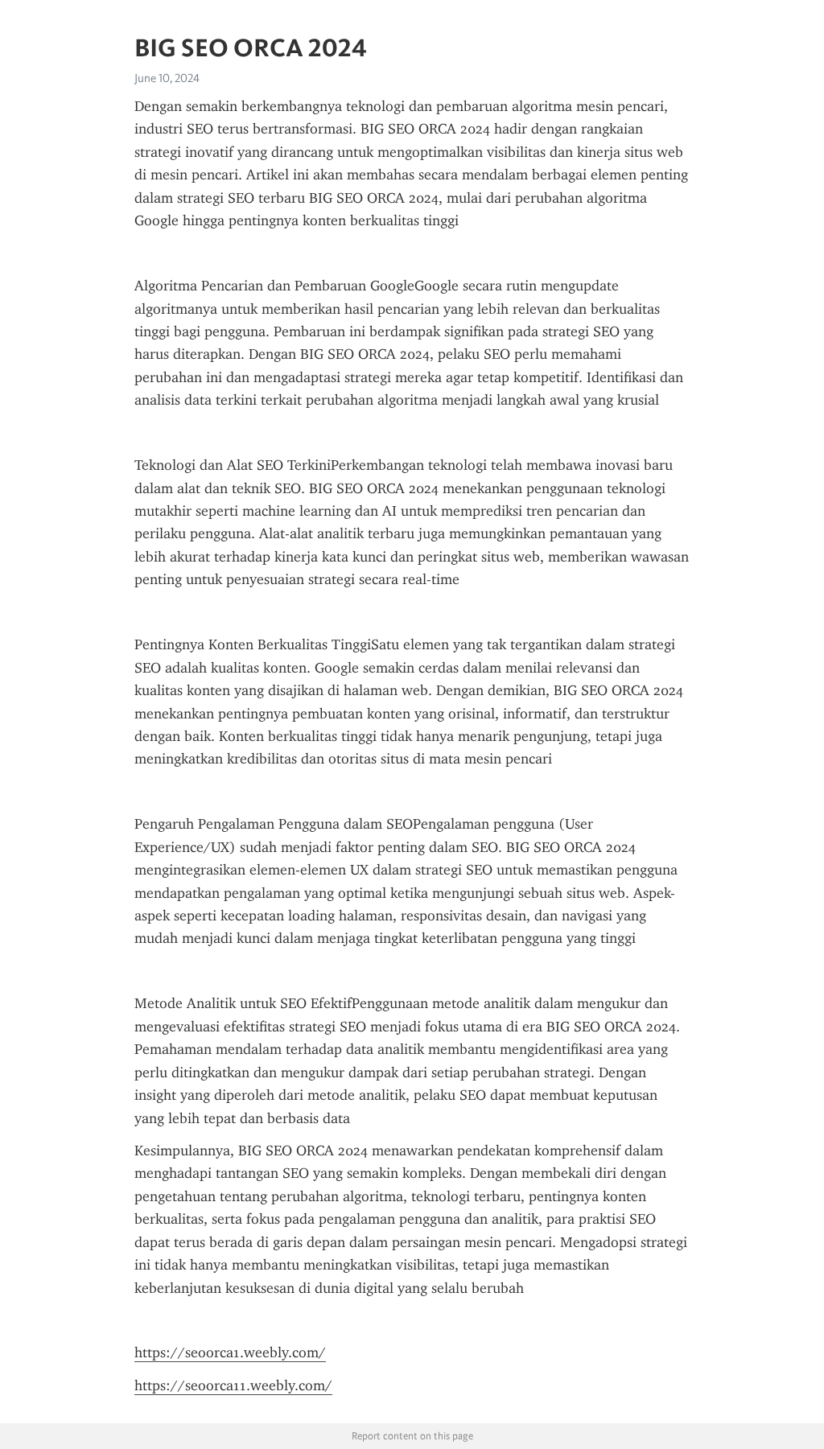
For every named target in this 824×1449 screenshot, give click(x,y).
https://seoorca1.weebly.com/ (230, 1352)
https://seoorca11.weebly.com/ (233, 1385)
